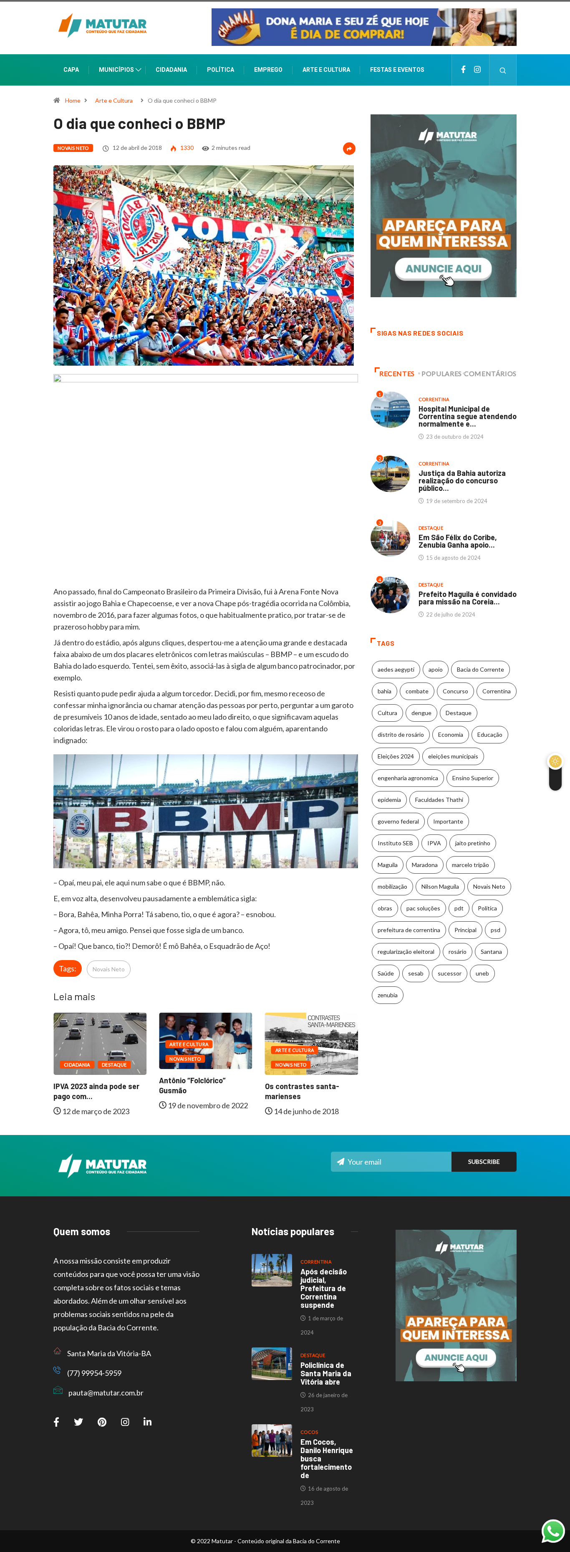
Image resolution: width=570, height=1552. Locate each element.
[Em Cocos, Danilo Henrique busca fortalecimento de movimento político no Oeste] (272, 1440)
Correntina (434, 399)
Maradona (425, 864)
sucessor (450, 973)
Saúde (386, 973)
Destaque (342, 1055)
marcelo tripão (470, 864)
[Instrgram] (477, 70)
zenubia (388, 994)
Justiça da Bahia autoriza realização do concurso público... (462, 480)
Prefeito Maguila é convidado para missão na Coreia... (468, 597)
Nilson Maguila (440, 886)
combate (417, 691)
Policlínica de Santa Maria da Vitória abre (325, 1373)
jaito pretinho (472, 843)
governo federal (398, 821)
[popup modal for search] (503, 70)
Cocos (309, 1432)
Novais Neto (73, 148)
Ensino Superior (472, 777)
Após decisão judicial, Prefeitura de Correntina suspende (323, 1288)
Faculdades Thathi (439, 799)
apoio (436, 669)
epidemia (389, 799)
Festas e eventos (397, 69)
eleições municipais (453, 756)
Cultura (387, 712)
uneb (482, 973)
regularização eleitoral (406, 951)
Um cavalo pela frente (306, 1076)
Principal (465, 929)
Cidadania (171, 69)
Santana (491, 951)
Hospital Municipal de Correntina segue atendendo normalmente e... (468, 416)
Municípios (116, 69)
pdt (459, 908)
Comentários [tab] (490, 373)
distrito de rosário (401, 734)
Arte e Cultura (326, 69)
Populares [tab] (441, 373)
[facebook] (463, 70)
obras (385, 908)
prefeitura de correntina (409, 929)
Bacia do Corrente (480, 669)
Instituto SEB (395, 843)
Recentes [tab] (397, 373)
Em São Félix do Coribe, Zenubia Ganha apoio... (458, 541)
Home (73, 100)
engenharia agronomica (408, 777)
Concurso (455, 691)
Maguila (388, 864)
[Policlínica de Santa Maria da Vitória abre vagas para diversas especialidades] (272, 1363)
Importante (448, 821)
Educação (489, 734)
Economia (450, 734)
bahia (384, 691)
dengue (421, 712)
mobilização (392, 886)
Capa (71, 69)
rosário (458, 951)
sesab (416, 973)
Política (220, 69)
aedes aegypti (396, 669)
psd (495, 929)
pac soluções (423, 908)
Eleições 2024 (396, 756)
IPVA (434, 843)
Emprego (268, 69)
